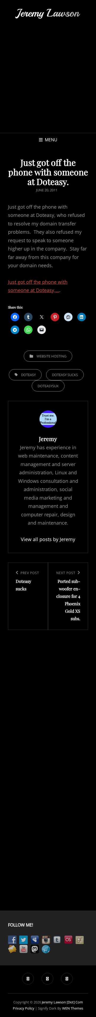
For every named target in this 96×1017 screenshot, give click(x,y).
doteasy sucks (65, 374)
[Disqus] (48, 696)
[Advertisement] (48, 82)
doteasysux (48, 386)
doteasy (28, 374)
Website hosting (51, 356)
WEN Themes (72, 1008)
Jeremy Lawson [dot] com (62, 1002)
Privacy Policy (23, 1008)
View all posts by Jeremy (48, 539)
